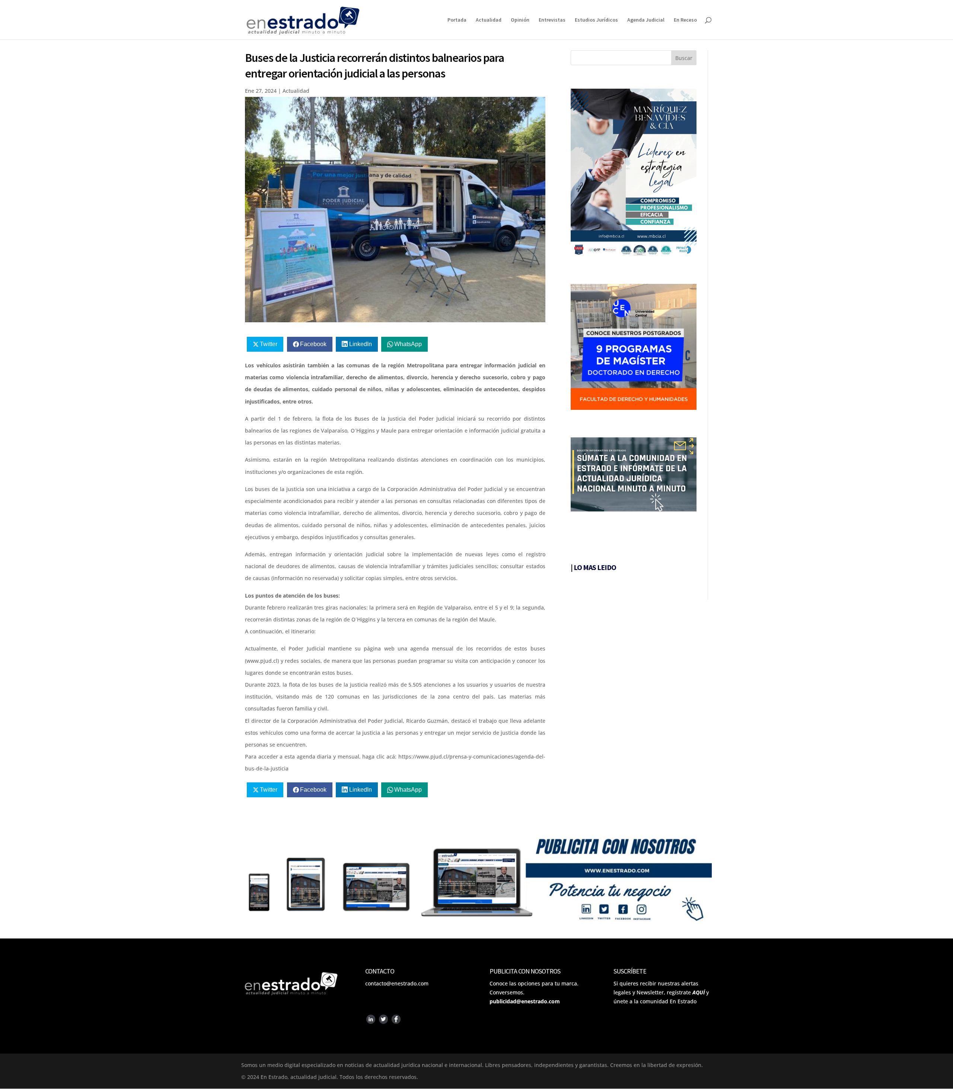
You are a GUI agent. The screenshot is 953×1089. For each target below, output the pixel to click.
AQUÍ (698, 992)
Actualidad (488, 20)
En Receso (685, 20)
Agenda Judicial (645, 20)
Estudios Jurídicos (596, 20)
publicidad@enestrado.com (525, 1001)
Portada (456, 20)
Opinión (520, 20)
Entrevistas (552, 20)
